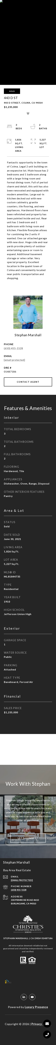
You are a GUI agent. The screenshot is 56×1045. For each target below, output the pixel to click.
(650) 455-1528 (13, 348)
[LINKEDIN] (24, 997)
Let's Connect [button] (28, 838)
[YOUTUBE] (32, 997)
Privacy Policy (41, 1024)
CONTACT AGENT (28, 381)
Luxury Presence (36, 1007)
